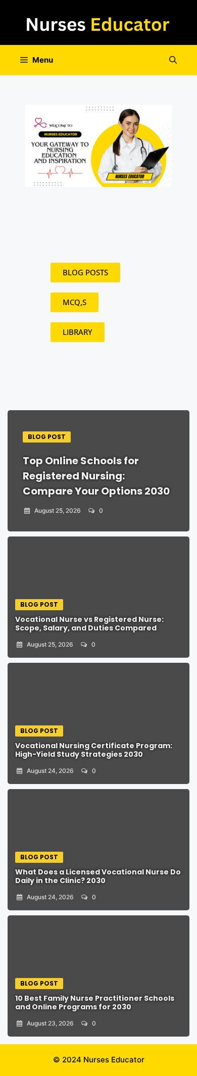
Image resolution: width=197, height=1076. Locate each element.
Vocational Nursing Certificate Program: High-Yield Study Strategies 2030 (93, 750)
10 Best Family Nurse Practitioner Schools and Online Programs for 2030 (94, 1002)
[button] (173, 60)
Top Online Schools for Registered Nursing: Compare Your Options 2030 (96, 476)
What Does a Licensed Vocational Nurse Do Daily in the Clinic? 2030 (98, 876)
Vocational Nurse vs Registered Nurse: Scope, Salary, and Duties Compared (89, 623)
